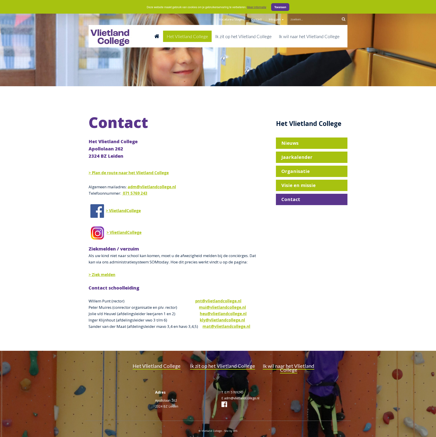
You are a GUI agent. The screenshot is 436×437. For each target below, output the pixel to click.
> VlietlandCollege (123, 210)
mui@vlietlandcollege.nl (222, 307)
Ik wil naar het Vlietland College (309, 36)
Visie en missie (298, 185)
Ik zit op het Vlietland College (243, 36)
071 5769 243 (134, 193)
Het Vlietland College (187, 36)
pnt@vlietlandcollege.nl (218, 301)
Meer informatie (256, 7)
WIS (235, 430)
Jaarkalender (296, 157)
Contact (256, 19)
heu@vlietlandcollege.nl (223, 313)
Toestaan (280, 7)
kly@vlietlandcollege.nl (222, 320)
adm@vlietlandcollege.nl (152, 186)
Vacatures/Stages (231, 19)
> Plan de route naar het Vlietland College (129, 172)
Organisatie (295, 171)
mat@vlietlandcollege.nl (226, 326)
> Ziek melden (102, 274)
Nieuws (290, 143)
